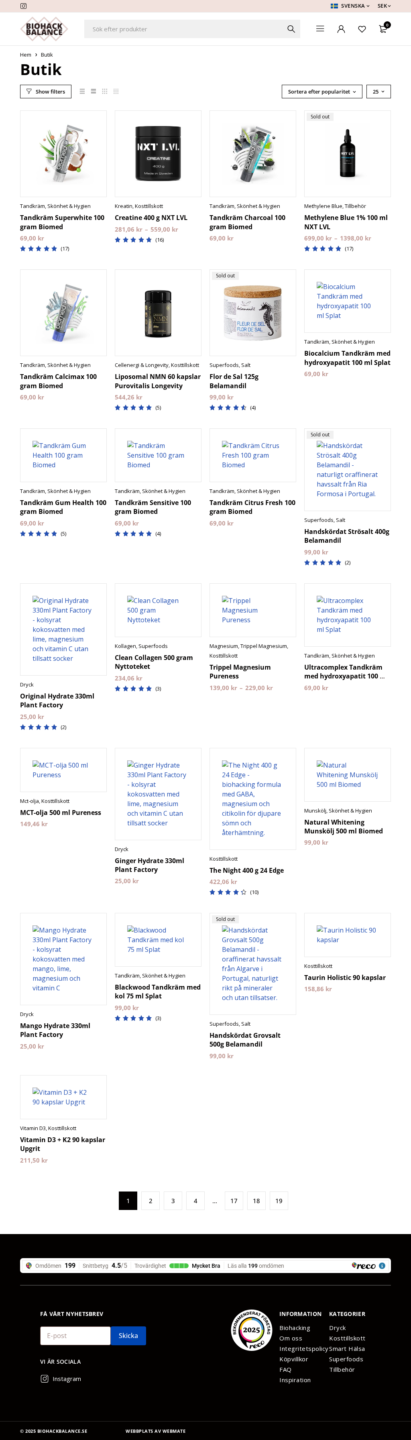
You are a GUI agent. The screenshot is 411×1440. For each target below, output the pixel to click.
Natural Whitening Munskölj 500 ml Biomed (343, 826)
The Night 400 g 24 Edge (247, 870)
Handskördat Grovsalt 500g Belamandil (245, 1040)
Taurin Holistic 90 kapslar (345, 977)
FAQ (285, 1369)
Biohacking (294, 1328)
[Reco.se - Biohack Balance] (252, 1330)
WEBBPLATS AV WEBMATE (155, 1431)
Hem (25, 54)
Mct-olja (29, 801)
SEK (382, 5)
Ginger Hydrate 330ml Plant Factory (149, 865)
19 (279, 1201)
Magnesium (224, 646)
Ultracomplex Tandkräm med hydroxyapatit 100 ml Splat (346, 676)
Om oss (290, 1338)
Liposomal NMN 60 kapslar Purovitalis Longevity (158, 381)
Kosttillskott (149, 206)
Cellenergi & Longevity (142, 365)
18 (256, 1201)
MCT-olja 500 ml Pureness (60, 812)
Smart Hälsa (347, 1348)
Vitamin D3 (33, 1128)
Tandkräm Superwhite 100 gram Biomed (62, 222)
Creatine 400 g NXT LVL (151, 217)
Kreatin (123, 206)
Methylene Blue (323, 206)
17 (234, 1201)
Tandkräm (32, 206)
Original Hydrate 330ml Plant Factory (57, 700)
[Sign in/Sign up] (341, 29)
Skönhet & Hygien (69, 206)
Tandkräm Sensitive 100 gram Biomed (153, 507)
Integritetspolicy (300, 1348)
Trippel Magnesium (263, 646)
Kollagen (125, 646)
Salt (245, 365)
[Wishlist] (362, 29)
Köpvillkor (293, 1359)
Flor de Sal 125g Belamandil (234, 381)
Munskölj (315, 810)
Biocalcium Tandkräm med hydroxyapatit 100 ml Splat (347, 358)
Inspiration (295, 1380)
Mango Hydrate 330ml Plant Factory (55, 1030)
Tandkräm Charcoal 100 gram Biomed (247, 222)
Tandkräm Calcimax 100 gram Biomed (58, 381)
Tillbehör (355, 206)
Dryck (27, 684)
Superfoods (224, 365)
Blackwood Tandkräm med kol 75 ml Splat (158, 991)
